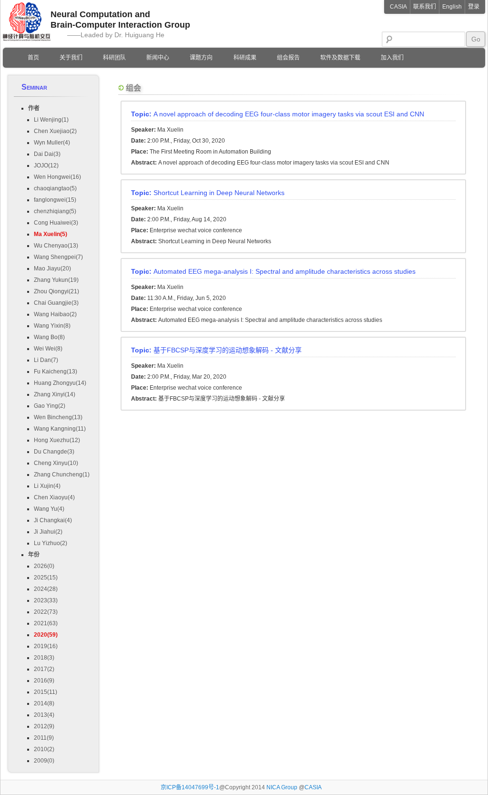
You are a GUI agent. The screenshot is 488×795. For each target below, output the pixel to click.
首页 (33, 57)
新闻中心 (157, 57)
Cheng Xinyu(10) (56, 463)
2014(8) (44, 703)
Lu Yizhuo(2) (50, 543)
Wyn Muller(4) (52, 142)
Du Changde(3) (54, 451)
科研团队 (114, 57)
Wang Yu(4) (49, 509)
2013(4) (44, 715)
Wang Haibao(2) (55, 314)
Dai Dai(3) (47, 154)
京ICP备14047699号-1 (190, 787)
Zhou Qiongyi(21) (56, 291)
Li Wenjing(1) (51, 119)
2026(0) (44, 566)
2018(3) (44, 657)
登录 (473, 6)
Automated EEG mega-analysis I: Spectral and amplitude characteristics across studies (273, 271)
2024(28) (46, 589)
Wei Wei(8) (48, 348)
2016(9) (44, 680)
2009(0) (44, 760)
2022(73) (46, 612)
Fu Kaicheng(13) (55, 371)
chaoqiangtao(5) (55, 188)
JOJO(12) (46, 165)
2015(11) (45, 692)
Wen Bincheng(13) (58, 417)
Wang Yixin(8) (52, 325)
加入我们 (392, 57)
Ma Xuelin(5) (50, 234)
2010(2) (44, 749)
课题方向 (201, 57)
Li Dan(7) (46, 360)
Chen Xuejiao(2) (55, 131)
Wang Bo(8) (49, 337)
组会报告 (288, 57)
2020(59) (46, 634)
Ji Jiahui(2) (48, 531)
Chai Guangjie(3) (56, 302)
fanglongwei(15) (55, 199)
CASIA (398, 6)
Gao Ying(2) (49, 406)
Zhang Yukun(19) (56, 280)
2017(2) (44, 669)
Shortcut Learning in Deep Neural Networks (208, 192)
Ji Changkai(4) (53, 520)
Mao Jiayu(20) (52, 268)
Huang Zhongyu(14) (60, 383)
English (452, 6)
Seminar (34, 87)
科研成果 (245, 57)
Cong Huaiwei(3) (56, 222)
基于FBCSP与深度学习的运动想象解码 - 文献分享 (216, 350)
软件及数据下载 (340, 57)
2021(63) (46, 623)
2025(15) (46, 577)
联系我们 (424, 6)
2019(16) (46, 646)
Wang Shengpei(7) (58, 257)
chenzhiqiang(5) (55, 211)
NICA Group (282, 787)
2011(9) (44, 737)
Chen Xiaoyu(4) (54, 497)
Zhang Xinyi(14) (54, 394)
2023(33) (46, 600)
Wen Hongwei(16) (57, 177)
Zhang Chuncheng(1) (62, 474)
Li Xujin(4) (47, 486)
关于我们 (71, 57)
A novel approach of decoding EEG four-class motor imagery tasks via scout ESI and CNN (277, 114)
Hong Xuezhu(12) (57, 440)
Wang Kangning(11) (60, 428)
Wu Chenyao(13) (56, 245)
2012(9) (44, 726)
